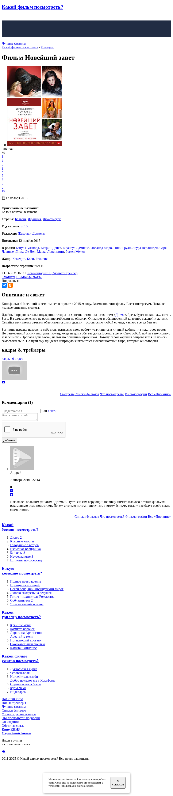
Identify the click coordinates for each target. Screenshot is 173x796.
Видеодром (18, 692)
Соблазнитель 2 (21, 600)
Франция (34, 219)
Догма (119, 314)
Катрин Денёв (51, 248)
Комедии (18, 259)
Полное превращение (25, 581)
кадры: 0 (8, 358)
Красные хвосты (22, 541)
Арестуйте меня (21, 636)
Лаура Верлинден (145, 248)
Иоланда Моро (101, 248)
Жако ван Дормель (31, 233)
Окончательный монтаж (27, 644)
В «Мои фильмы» (29, 277)
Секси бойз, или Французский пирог (37, 589)
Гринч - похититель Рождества (32, 596)
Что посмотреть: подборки (21, 718)
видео (19, 358)
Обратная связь (13, 725)
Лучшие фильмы (14, 43)
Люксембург (52, 219)
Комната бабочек (22, 629)
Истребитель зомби (24, 676)
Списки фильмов (86, 394)
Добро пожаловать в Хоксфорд (32, 680)
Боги (30, 259)
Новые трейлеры (14, 703)
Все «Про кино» (159, 394)
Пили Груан (122, 248)
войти (52, 411)
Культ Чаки (18, 688)
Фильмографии (136, 394)
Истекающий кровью (25, 640)
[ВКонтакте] (4, 285)
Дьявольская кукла (23, 669)
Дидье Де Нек (25, 251)
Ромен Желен (75, 251)
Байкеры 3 (17, 552)
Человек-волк (20, 673)
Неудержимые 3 (21, 556)
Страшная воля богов (25, 684)
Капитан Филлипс (23, 648)
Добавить (9, 440)
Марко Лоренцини (50, 251)
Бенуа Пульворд (27, 248)
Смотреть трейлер (64, 273)
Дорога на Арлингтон (26, 632)
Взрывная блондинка (25, 549)
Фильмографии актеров (19, 714)
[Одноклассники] (10, 285)
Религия (41, 259)
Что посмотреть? (112, 394)
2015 (24, 226)
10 (3, 191)
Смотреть (8, 277)
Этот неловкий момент (26, 604)
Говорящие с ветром (24, 545)
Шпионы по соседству (26, 560)
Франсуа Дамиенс (76, 248)
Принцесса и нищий (25, 585)
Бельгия (20, 219)
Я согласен (118, 783)
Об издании (10, 722)
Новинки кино (12, 699)
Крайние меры (20, 625)
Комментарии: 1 (39, 273)
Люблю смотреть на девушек (31, 593)
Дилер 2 (16, 537)
